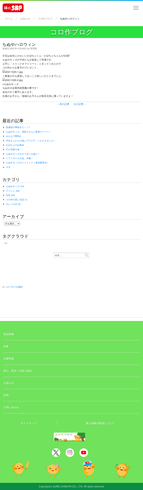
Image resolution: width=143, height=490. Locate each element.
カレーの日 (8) (13, 204)
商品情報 (8, 334)
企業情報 (8, 358)
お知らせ (25, 18)
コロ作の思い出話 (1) (16, 199)
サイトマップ (28, 423)
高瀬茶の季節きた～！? (18, 127)
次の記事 (78, 104)
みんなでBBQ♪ (13, 136)
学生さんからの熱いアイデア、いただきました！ (31, 140)
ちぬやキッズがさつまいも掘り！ (23, 153)
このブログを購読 (14, 286)
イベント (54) (13, 190)
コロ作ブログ (45, 18)
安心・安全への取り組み (17, 370)
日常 (5, 243)
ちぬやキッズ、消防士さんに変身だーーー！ (28, 131)
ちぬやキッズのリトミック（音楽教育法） (27, 162)
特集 (6, 346)
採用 (6, 395)
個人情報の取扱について (100, 423)
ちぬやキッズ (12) (15, 186)
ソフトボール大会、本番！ (19, 158)
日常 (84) (10, 195)
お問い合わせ (11, 407)
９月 (8, 167)
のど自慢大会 (13, 149)
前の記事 (64, 104)
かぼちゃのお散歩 (15, 145)
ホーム (9, 18)
